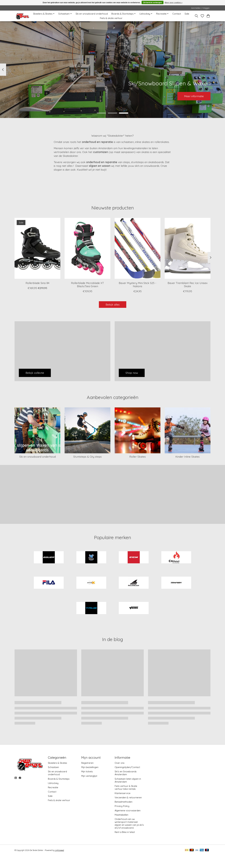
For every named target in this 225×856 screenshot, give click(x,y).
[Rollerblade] (134, 582)
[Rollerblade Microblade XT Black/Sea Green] (87, 248)
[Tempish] (176, 582)
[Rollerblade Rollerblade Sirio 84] (37, 248)
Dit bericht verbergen (152, 3)
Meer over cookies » (173, 3)
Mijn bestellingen (89, 767)
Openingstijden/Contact (127, 767)
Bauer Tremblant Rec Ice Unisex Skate (188, 284)
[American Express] (202, 850)
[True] (91, 608)
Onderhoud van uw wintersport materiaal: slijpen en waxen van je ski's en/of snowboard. (129, 823)
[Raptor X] (91, 582)
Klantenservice (122, 793)
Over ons (119, 762)
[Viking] (134, 608)
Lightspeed (59, 850)
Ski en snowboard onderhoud (92, 13)
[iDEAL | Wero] (187, 850)
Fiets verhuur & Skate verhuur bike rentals (126, 787)
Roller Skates (137, 456)
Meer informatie (194, 96)
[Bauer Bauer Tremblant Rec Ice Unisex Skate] (187, 248)
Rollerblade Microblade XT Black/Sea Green (87, 284)
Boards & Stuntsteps (58, 778)
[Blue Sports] (91, 557)
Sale (187, 13)
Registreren (87, 762)
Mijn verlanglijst (89, 775)
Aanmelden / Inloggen (200, 8)
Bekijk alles (113, 304)
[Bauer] (49, 557)
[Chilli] (176, 557)
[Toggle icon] (196, 16)
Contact (176, 13)
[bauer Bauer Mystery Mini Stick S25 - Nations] (137, 248)
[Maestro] (207, 850)
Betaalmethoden (123, 801)
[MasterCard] (192, 850)
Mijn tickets (87, 771)
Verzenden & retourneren (128, 797)
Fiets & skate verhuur (111, 18)
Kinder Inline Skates (187, 456)
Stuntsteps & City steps (87, 456)
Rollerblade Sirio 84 (37, 283)
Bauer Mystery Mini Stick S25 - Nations (137, 284)
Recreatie (53, 787)
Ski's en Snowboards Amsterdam (126, 773)
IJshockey (53, 783)
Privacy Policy (122, 806)
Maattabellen (121, 814)
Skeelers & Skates (57, 762)
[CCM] (134, 557)
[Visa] (197, 850)
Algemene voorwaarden (128, 810)
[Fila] (49, 582)
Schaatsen (53, 767)
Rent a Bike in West (125, 832)
